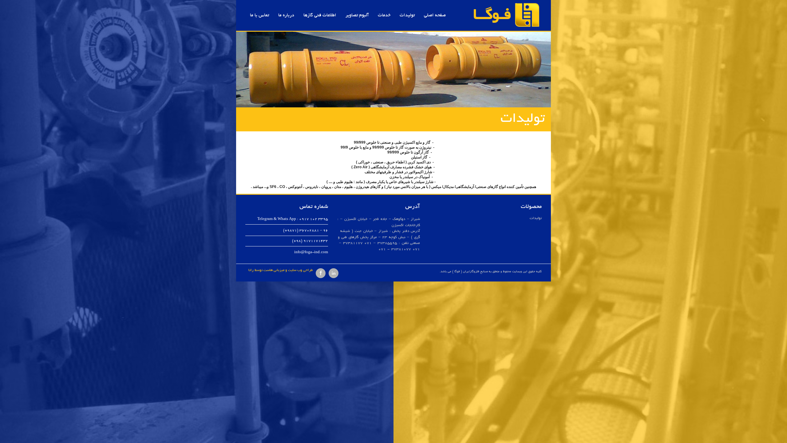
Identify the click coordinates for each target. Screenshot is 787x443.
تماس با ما (259, 15)
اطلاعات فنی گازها (319, 15)
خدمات (384, 15)
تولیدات (407, 15)
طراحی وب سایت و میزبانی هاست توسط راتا (280, 270)
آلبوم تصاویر (357, 15)
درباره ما (286, 15)
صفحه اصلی (435, 15)
